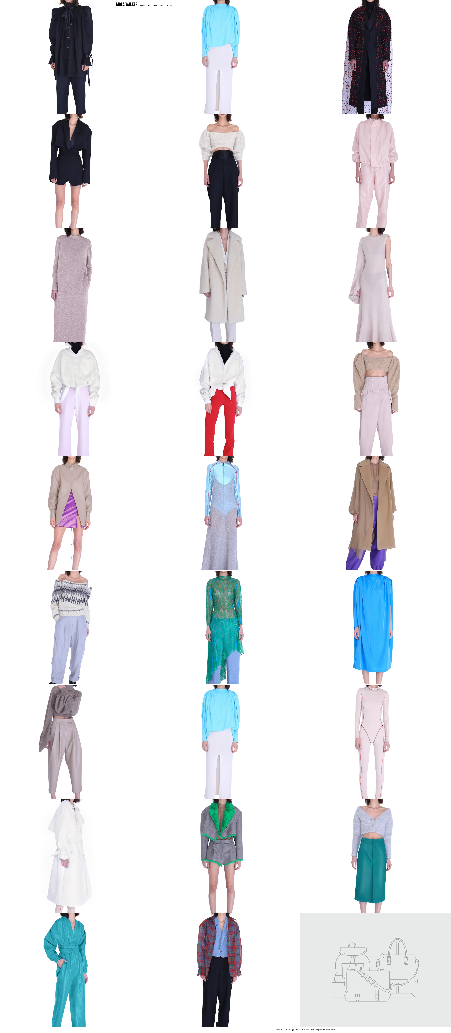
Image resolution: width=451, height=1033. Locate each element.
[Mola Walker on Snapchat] (297, 1029)
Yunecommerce (329, 1029)
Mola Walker (310, 1029)
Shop (155, 6)
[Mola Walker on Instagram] (293, 1029)
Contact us (278, 1029)
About (161, 6)
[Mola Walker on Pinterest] (290, 1029)
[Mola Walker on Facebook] (287, 1029)
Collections (145, 6)
